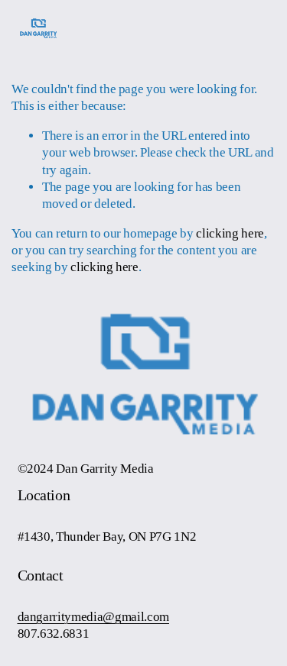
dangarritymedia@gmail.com (93, 616)
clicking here (230, 233)
